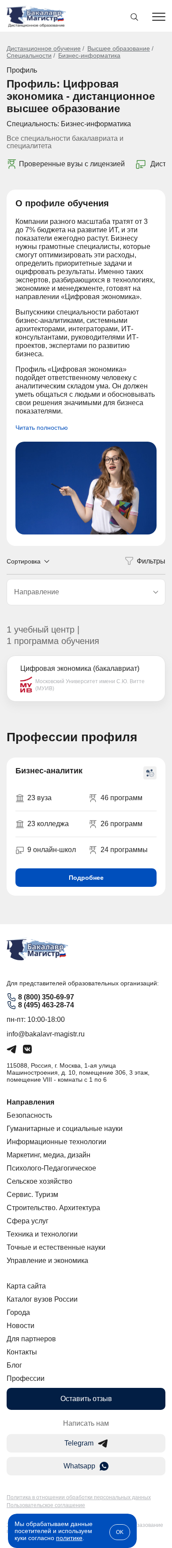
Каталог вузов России (42, 1299)
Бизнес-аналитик (48, 770)
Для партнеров (31, 1339)
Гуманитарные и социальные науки (65, 1128)
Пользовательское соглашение (46, 1505)
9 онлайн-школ (51, 849)
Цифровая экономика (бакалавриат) (79, 668)
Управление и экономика (47, 1260)
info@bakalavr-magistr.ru (46, 1034)
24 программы (124, 849)
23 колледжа (48, 823)
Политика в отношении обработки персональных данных (79, 1497)
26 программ (121, 823)
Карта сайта (26, 1286)
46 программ (121, 797)
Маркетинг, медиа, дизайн (48, 1155)
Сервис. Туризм (32, 1194)
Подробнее (86, 877)
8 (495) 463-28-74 (46, 1005)
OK (119, 1532)
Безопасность (29, 1115)
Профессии (26, 1378)
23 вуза (39, 797)
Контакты (22, 1352)
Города (18, 1312)
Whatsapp (79, 1466)
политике (69, 1537)
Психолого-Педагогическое (51, 1168)
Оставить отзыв (86, 1398)
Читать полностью (41, 427)
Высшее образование (118, 48)
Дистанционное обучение (44, 48)
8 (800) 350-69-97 (46, 997)
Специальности (29, 55)
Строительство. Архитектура (53, 1207)
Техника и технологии (42, 1234)
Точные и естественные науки (56, 1247)
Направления (30, 1102)
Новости (20, 1325)
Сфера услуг (28, 1221)
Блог (14, 1365)
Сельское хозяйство (39, 1181)
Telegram (78, 1443)
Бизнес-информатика (89, 55)
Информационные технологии (56, 1141)
